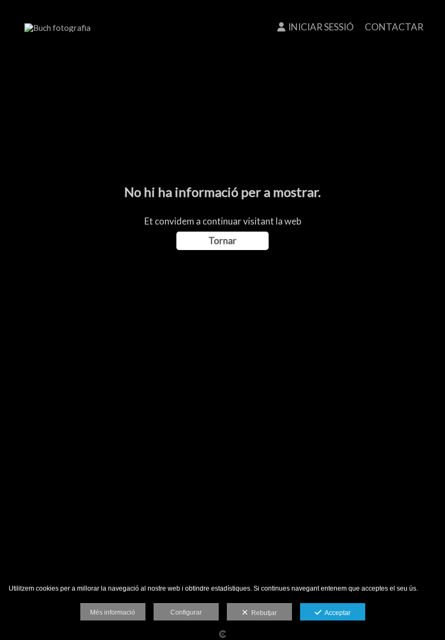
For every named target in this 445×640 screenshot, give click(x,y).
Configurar (186, 612)
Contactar (394, 27)
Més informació (112, 612)
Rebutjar (262, 613)
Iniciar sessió (321, 27)
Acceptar (336, 613)
